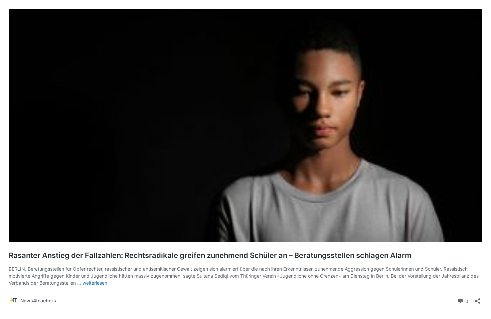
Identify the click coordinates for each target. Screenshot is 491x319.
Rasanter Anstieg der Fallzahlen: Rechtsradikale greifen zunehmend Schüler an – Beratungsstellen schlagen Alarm (210, 255)
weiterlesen (95, 283)
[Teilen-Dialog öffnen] (477, 299)
